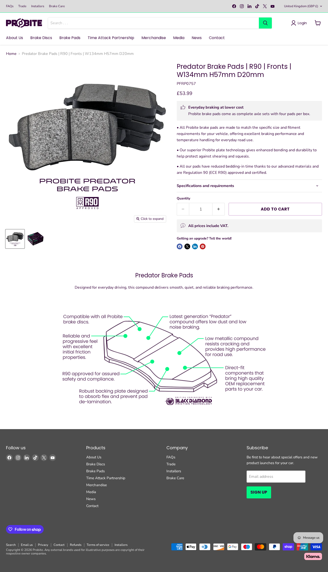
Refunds (75, 545)
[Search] (265, 23)
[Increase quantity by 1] (219, 209)
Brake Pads (69, 38)
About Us (14, 38)
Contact (217, 38)
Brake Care (57, 6)
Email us (27, 545)
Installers (37, 6)
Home (11, 54)
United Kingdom (301, 6)
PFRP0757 (186, 83)
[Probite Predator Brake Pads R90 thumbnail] (15, 238)
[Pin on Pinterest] (203, 246)
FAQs (9, 6)
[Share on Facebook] (179, 246)
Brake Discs (41, 38)
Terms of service (98, 545)
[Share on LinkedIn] (195, 246)
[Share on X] (187, 246)
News (197, 38)
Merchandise (153, 38)
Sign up (258, 492)
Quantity (183, 198)
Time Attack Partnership (111, 38)
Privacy (43, 545)
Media (178, 38)
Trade (22, 6)
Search (11, 545)
